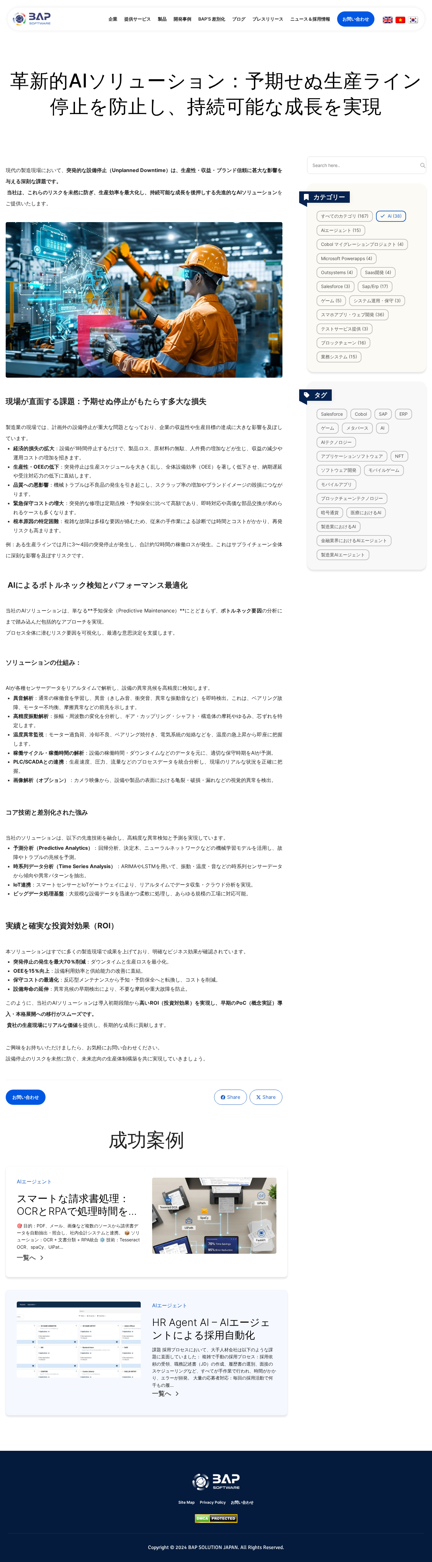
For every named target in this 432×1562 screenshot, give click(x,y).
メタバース (357, 428)
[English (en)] (387, 20)
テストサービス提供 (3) (344, 328)
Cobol (361, 413)
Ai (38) (394, 216)
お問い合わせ (356, 19)
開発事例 (182, 19)
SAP (383, 413)
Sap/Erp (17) (375, 286)
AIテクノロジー (336, 442)
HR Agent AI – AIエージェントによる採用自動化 (211, 1328)
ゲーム (327, 428)
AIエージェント (34, 1181)
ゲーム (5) (331, 300)
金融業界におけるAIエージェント (354, 540)
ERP (403, 413)
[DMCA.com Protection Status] (216, 1518)
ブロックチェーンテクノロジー (352, 498)
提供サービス (137, 19)
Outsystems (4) (337, 272)
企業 (112, 19)
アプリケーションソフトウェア (352, 455)
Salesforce (332, 413)
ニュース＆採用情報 (310, 19)
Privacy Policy (213, 1502)
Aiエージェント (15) (341, 230)
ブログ (238, 19)
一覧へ (26, 1257)
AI (382, 428)
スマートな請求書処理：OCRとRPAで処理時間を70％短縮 (73, 1211)
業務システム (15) (339, 356)
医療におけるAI (366, 512)
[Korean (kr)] (413, 20)
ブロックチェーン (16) (343, 342)
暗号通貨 (330, 512)
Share (233, 1097)
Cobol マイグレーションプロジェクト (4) (362, 244)
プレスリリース (267, 19)
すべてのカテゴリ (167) (344, 216)
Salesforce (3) (335, 286)
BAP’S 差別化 (211, 19)
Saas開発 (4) (378, 272)
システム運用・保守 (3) (377, 300)
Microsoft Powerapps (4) (346, 258)
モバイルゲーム (383, 470)
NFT (399, 455)
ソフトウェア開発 (338, 470)
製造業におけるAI (338, 526)
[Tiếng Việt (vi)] (400, 20)
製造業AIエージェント (343, 554)
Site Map (186, 1502)
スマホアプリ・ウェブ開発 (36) (352, 314)
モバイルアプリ (336, 484)
